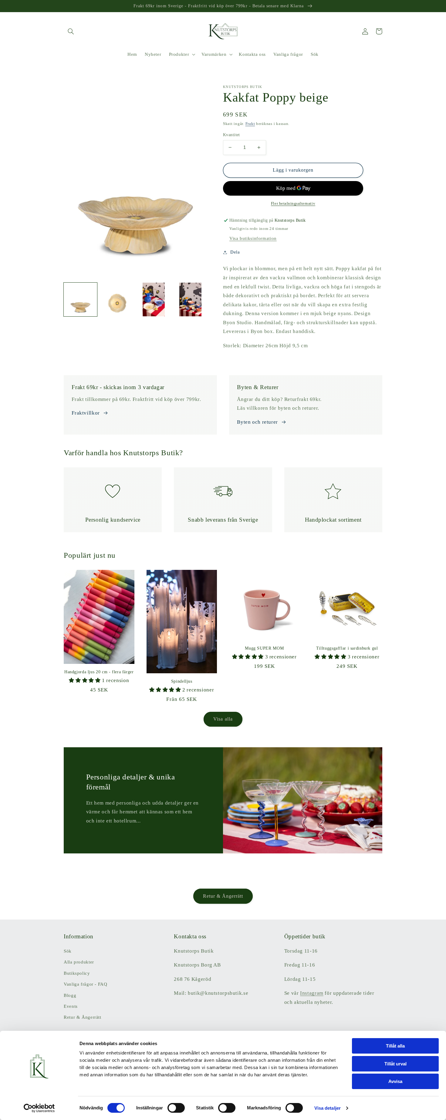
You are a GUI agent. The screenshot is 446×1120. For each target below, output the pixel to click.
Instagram (311, 993)
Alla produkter (79, 962)
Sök (68, 951)
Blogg (70, 995)
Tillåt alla (395, 1045)
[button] (71, 31)
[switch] (176, 1108)
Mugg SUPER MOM (264, 648)
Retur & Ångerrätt (223, 896)
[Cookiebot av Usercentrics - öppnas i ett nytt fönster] (39, 1108)
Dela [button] (235, 252)
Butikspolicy (77, 973)
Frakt (250, 124)
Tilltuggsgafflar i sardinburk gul (347, 648)
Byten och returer (257, 422)
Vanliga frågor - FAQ (85, 984)
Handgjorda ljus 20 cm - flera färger (99, 672)
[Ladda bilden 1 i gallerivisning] (80, 299)
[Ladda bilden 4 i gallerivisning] (190, 299)
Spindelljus (181, 681)
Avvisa (395, 1081)
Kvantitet (231, 135)
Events (71, 1006)
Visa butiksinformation (253, 238)
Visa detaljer (327, 1108)
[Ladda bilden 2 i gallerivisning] (117, 299)
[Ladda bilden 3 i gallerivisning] (154, 299)
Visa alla (222, 718)
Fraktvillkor (86, 413)
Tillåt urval (395, 1063)
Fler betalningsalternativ (293, 203)
